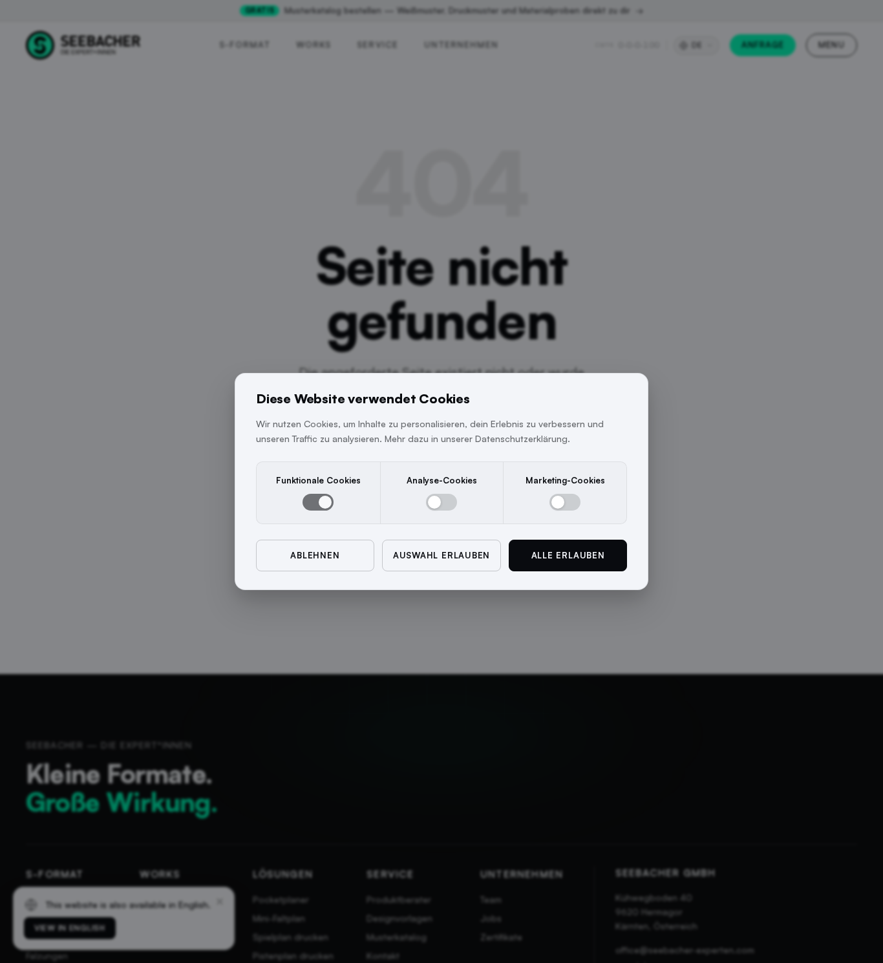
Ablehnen (314, 555)
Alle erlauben (568, 555)
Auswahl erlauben (441, 555)
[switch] (318, 502)
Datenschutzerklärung (521, 438)
